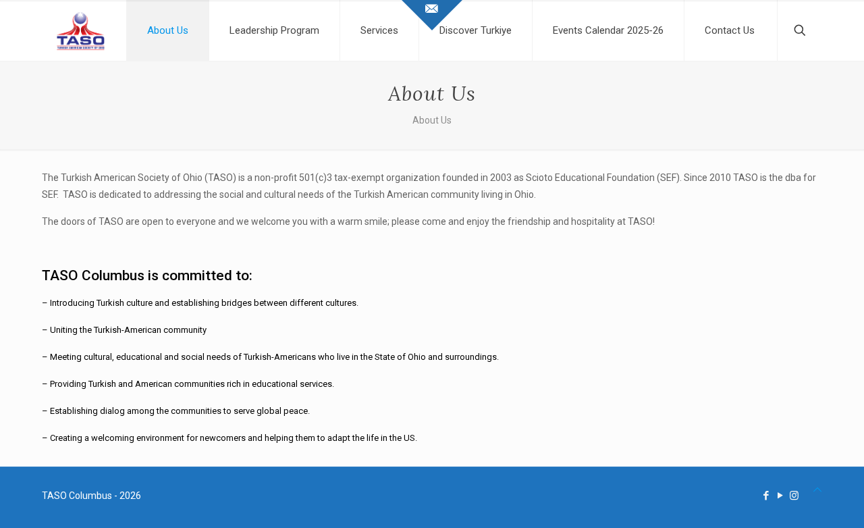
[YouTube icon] (780, 496)
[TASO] (80, 30)
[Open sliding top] (432, 15)
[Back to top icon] (817, 489)
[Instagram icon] (794, 496)
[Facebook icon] (766, 496)
